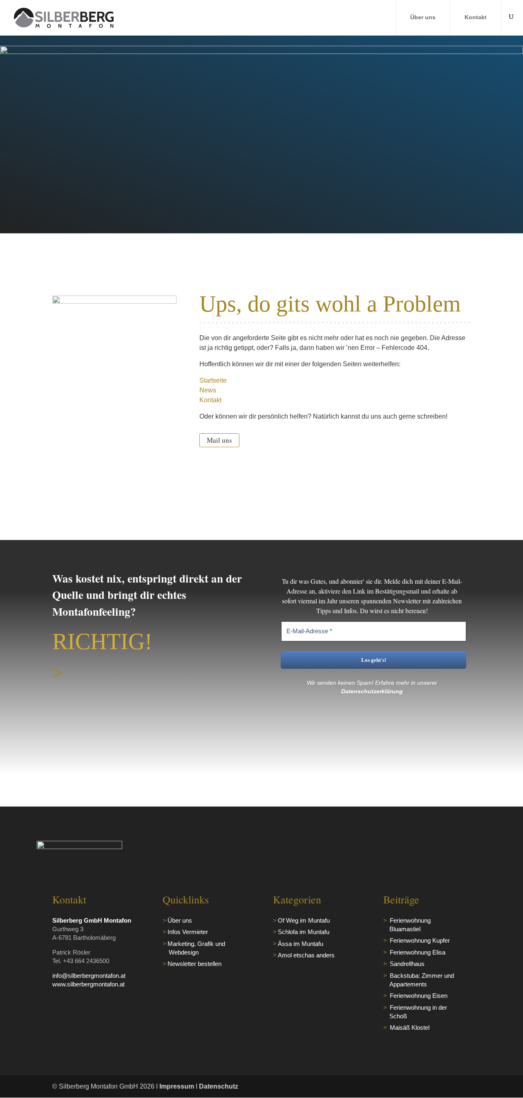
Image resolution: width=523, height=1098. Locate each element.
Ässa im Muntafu (300, 943)
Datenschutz (218, 1086)
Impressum (176, 1086)
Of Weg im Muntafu (304, 920)
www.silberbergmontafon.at (88, 984)
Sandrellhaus (407, 963)
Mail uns (219, 440)
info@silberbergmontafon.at (88, 975)
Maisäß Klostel (409, 1027)
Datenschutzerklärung (372, 691)
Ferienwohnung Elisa (417, 952)
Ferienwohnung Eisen (418, 995)
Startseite (213, 380)
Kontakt (476, 17)
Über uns (423, 17)
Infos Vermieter (188, 931)
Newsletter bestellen (194, 963)
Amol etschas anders (306, 955)
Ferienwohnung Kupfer (420, 940)
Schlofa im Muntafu (303, 931)
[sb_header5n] (261, 51)
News (207, 390)
